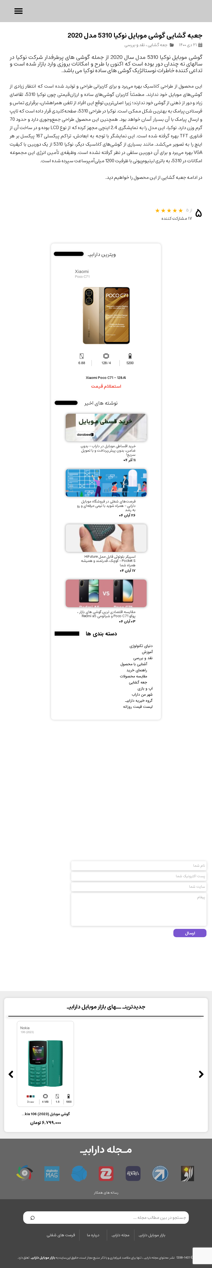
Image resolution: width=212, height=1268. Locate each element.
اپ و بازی (145, 688)
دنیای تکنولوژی (141, 646)
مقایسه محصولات (133, 676)
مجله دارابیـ (120, 1235)
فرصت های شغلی (61, 1235)
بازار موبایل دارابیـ (152, 1235)
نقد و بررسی (134, 45)
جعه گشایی (158, 45)
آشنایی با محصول (133, 664)
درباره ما (93, 1235)
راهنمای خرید (136, 670)
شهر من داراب (142, 694)
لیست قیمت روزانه (138, 707)
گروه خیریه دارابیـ (139, 701)
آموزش (147, 652)
